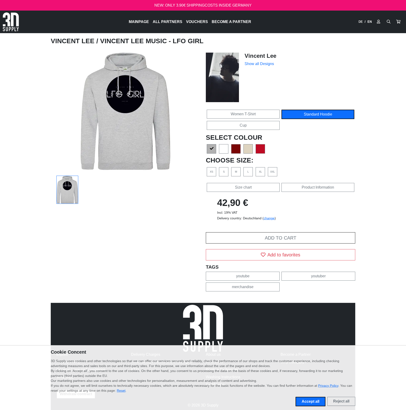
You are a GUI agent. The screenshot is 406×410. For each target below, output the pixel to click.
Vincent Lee (73, 41)
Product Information (318, 187)
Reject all (341, 401)
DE (361, 21)
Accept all (310, 401)
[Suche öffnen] (388, 22)
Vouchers (197, 22)
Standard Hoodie (318, 114)
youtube (243, 276)
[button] (398, 22)
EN (369, 21)
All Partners (167, 22)
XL (260, 171)
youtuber (318, 276)
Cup (243, 125)
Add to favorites (283, 254)
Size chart (243, 187)
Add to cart (280, 237)
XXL (272, 171)
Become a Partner (231, 22)
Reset (121, 390)
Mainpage (139, 22)
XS (211, 171)
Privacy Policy (328, 385)
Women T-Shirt (243, 114)
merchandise (243, 287)
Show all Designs (259, 64)
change (269, 218)
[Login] (378, 22)
